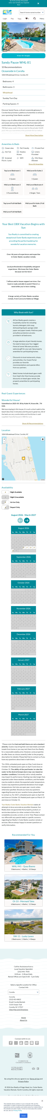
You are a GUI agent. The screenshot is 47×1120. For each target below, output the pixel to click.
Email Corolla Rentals (17, 1002)
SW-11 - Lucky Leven (23, 936)
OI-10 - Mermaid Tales (23, 901)
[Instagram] (32, 1043)
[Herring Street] (31, 459)
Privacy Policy (17, 1110)
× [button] (42, 1100)
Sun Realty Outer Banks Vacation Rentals (17, 805)
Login (5, 18)
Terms (43, 479)
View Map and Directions (18, 1010)
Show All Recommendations (32, 423)
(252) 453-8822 (15, 999)
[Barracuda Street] (28, 449)
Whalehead (7, 92)
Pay (12, 18)
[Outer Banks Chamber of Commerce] (30, 1055)
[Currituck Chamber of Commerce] (23, 1062)
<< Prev (20, 520)
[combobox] (31, 12)
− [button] (4, 442)
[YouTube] (21, 1043)
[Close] (37, 3)
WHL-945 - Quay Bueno (23, 866)
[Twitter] (16, 1043)
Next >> (27, 520)
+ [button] (4, 439)
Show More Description (34, 135)
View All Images (23, 56)
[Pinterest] (37, 1043)
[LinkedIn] (26, 1043)
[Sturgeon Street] (26, 437)
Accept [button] (24, 1116)
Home (23, 1018)
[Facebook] (11, 1043)
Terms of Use (34, 1079)
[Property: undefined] (23, 459)
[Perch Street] (33, 470)
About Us (23, 1020)
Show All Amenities (36, 164)
